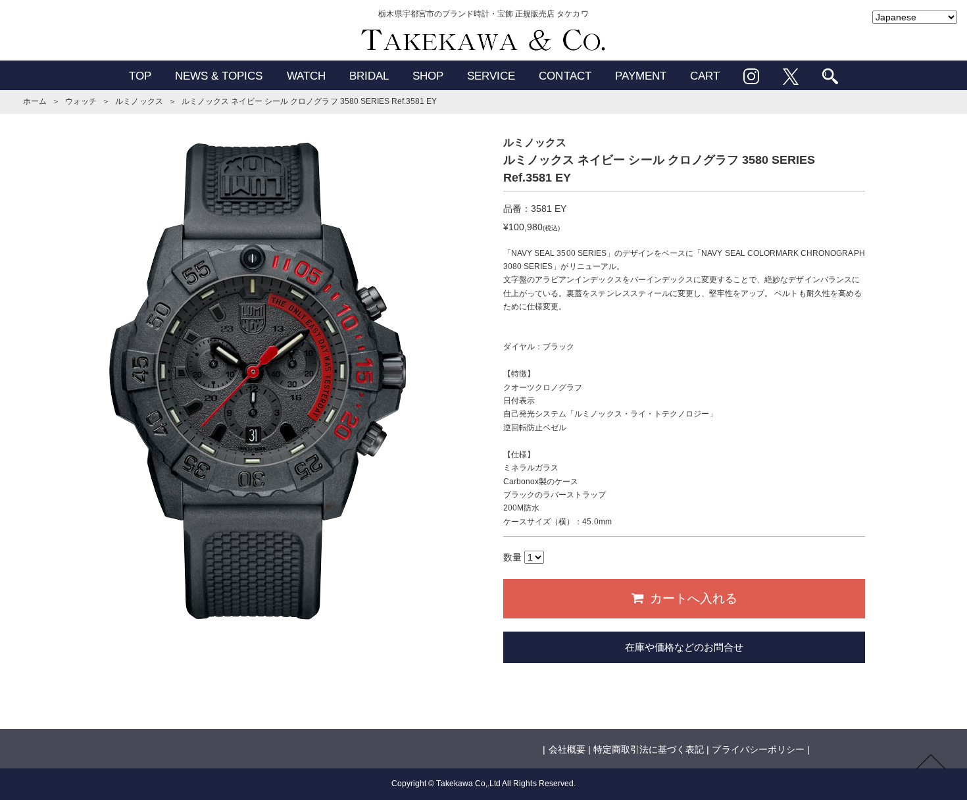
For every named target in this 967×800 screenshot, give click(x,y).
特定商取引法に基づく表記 (648, 749)
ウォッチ (81, 101)
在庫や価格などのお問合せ (684, 647)
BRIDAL (369, 76)
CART (705, 76)
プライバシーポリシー (758, 749)
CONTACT (565, 76)
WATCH (306, 76)
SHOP (427, 76)
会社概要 (567, 749)
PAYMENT (640, 76)
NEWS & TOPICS (219, 76)
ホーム (35, 101)
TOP (140, 76)
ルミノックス (138, 101)
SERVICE (491, 76)
